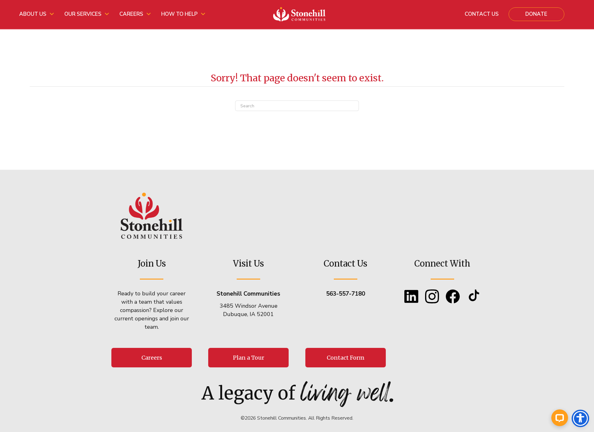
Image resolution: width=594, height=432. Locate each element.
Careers (131, 14)
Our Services (82, 14)
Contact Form (345, 357)
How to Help (179, 14)
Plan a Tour (248, 357)
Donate (536, 14)
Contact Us (482, 14)
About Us (32, 14)
